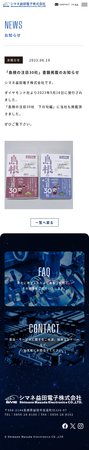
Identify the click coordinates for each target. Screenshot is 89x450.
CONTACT (65, 4)
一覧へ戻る (44, 222)
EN (77, 4)
